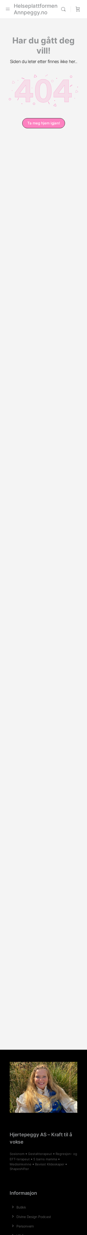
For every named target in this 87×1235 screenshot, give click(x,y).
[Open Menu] (8, 9)
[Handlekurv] (78, 9)
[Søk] (64, 9)
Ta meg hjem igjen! (43, 123)
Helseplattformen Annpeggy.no (36, 9)
